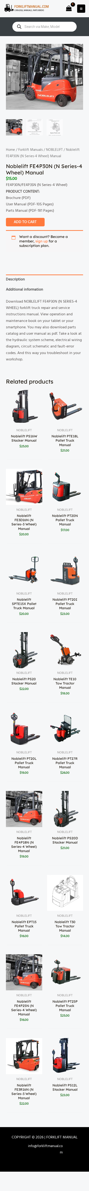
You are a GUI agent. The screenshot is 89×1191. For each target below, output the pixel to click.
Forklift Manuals (30, 150)
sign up (41, 241)
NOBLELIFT (54, 150)
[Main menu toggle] (81, 8)
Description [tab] (15, 279)
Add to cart (25, 222)
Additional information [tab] (24, 290)
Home (10, 150)
